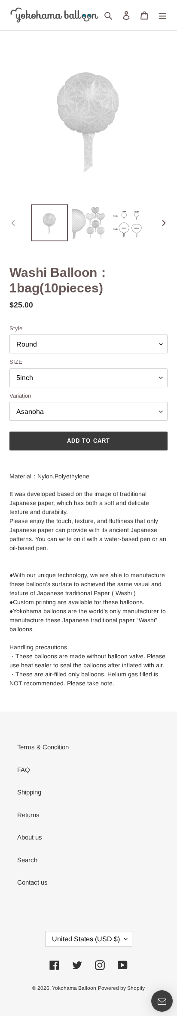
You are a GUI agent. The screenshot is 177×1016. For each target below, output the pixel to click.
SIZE (15, 362)
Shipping (29, 792)
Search (27, 860)
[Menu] (162, 15)
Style (15, 328)
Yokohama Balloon (74, 988)
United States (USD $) (86, 939)
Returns (28, 814)
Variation (20, 395)
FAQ (23, 769)
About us (29, 837)
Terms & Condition (43, 747)
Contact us (32, 882)
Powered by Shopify (121, 988)
